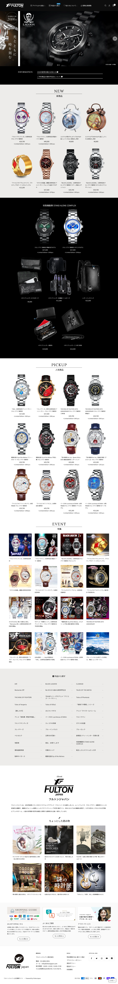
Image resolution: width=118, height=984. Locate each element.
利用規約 (70, 969)
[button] (3, 38)
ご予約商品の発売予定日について (49, 76)
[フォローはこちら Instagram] (101, 958)
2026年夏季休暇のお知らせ (46, 72)
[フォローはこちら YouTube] (106, 958)
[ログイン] (109, 5)
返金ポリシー (71, 963)
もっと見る (23, 939)
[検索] (105, 5)
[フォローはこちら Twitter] (96, 958)
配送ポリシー (71, 966)
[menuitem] (38, 5)
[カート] (113, 5)
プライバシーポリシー (74, 960)
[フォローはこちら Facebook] (91, 958)
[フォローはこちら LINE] (111, 958)
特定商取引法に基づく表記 (75, 957)
